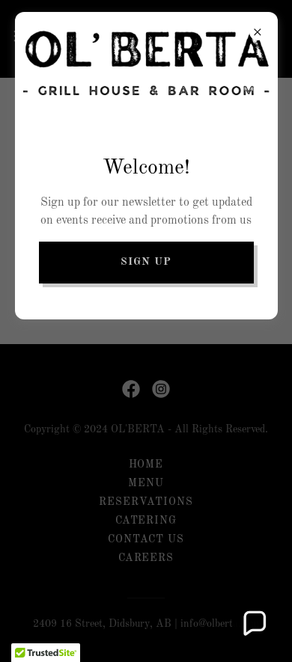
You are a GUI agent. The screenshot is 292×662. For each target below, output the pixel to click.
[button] (254, 624)
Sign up (146, 262)
